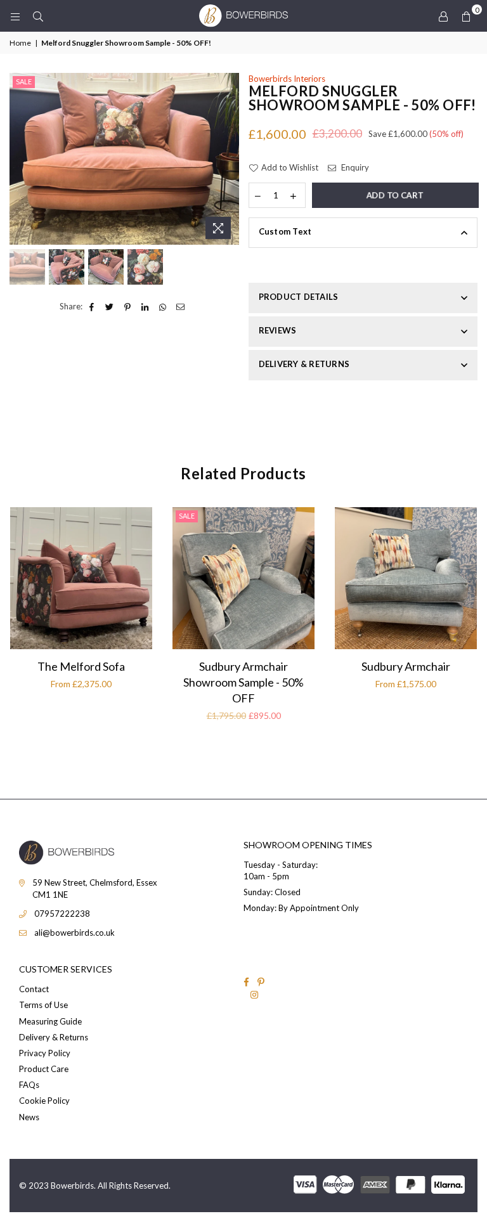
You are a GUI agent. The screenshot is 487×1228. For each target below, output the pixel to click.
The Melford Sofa (81, 666)
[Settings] (443, 15)
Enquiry (354, 167)
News (29, 1117)
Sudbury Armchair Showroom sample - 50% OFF (243, 682)
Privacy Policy (44, 1053)
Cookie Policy (44, 1101)
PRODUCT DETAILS (299, 297)
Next (228, 159)
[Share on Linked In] (145, 306)
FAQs (29, 1085)
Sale (24, 81)
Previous (21, 159)
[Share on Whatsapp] (163, 306)
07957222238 (62, 913)
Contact (34, 989)
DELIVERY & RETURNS (304, 364)
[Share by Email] (181, 306)
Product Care (43, 1069)
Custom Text (285, 231)
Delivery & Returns (53, 1037)
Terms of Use (43, 1005)
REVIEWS (278, 330)
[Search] (38, 15)
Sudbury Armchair (405, 666)
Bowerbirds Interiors (287, 79)
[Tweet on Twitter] (110, 306)
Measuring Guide (50, 1021)
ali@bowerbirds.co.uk (74, 932)
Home (20, 43)
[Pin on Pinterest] (128, 306)
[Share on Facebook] (92, 306)
